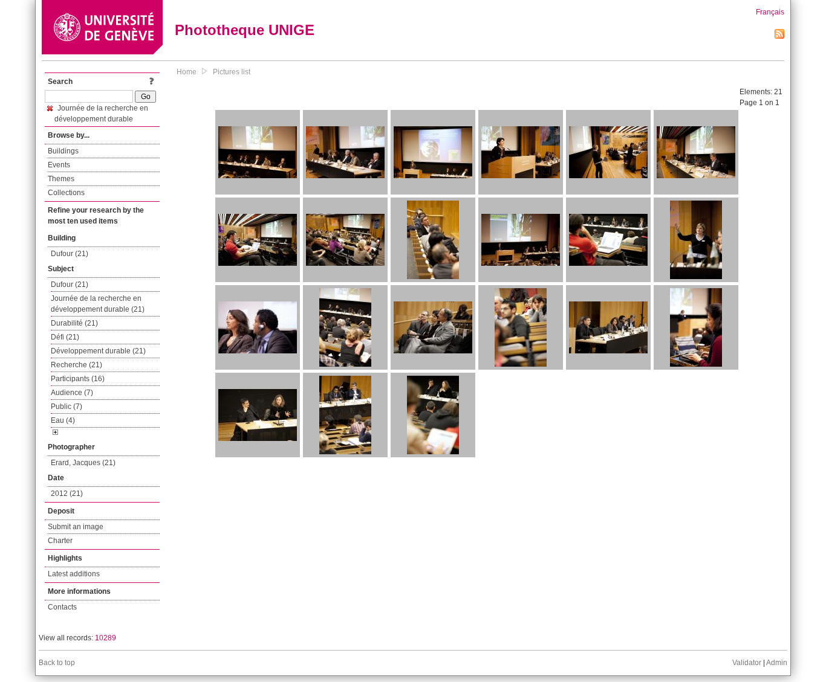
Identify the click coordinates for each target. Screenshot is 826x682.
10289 (105, 638)
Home (187, 72)
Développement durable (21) (98, 351)
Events (59, 165)
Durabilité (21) (74, 323)
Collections (66, 192)
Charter (60, 540)
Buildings (63, 151)
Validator (746, 662)
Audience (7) (72, 392)
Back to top (57, 662)
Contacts (62, 607)
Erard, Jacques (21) (83, 462)
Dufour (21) (69, 253)
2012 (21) (67, 493)
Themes (61, 179)
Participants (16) (78, 379)
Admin (776, 662)
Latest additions (74, 574)
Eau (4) (63, 420)
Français (770, 12)
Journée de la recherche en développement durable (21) (98, 304)
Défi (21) (65, 337)
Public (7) (66, 406)
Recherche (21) (76, 365)
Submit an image (75, 527)
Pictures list (231, 72)
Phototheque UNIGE (244, 30)
